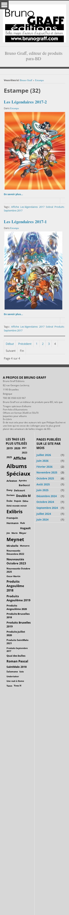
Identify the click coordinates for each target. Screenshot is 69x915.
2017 (41, 207)
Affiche (15, 207)
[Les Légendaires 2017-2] (34, 151)
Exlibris (14, 512)
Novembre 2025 (46, 472)
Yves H (17, 685)
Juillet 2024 (43, 514)
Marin (15, 533)
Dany (9, 490)
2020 (17, 448)
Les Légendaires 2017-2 (25, 102)
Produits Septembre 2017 (17, 650)
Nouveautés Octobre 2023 (16, 561)
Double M (23, 496)
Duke (9, 500)
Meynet (15, 539)
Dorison (11, 495)
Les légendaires (29, 207)
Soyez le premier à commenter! (62, 200)
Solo (21, 671)
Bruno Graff (26, 80)
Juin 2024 (42, 519)
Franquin (12, 518)
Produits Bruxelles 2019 (19, 624)
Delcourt (19, 490)
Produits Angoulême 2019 (18, 598)
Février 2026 (44, 466)
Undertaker (13, 676)
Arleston (12, 480)
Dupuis (17, 500)
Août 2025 (43, 484)
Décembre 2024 (46, 496)
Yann (9, 685)
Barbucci (24, 485)
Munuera (25, 545)
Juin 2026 (42, 460)
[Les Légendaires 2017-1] (33, 270)
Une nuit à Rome (15, 681)
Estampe (39, 80)
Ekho (25, 500)
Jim (8, 533)
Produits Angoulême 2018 (15, 585)
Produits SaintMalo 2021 (17, 641)
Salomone (12, 671)
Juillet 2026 (43, 455)
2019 (10, 448)
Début (10, 344)
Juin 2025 (42, 490)
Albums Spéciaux (18, 469)
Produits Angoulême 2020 (17, 607)
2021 (24, 447)
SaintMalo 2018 (17, 667)
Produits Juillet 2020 (16, 633)
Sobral (49, 207)
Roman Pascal (17, 661)
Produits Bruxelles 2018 (18, 615)
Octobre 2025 (45, 478)
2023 (24, 452)
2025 (9, 457)
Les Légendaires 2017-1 (25, 221)
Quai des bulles (16, 655)
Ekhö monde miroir (17, 505)
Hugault (25, 528)
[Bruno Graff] (34, 22)
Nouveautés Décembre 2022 (15, 552)
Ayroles (23, 480)
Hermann (13, 523)
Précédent (24, 344)
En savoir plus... (13, 194)
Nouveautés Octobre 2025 (18, 570)
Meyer (22, 533)
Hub (22, 523)
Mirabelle (12, 545)
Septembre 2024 (47, 508)
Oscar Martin (13, 576)
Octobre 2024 (45, 502)
